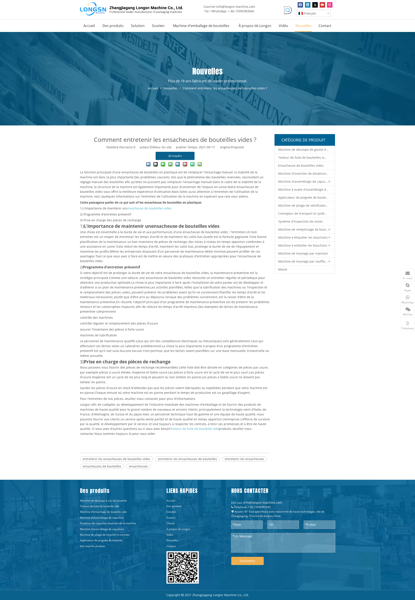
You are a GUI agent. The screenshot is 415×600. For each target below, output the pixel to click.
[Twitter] (315, 5)
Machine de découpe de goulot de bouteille (306, 149)
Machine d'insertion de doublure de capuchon (306, 173)
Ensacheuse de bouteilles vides (301, 165)
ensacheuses (138, 466)
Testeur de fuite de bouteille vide (99, 506)
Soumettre (247, 561)
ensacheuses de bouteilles (102, 466)
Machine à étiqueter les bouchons (303, 237)
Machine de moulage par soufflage (303, 261)
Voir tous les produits (92, 546)
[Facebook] (300, 5)
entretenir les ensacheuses (244, 459)
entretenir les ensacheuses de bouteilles (187, 459)
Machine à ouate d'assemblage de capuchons (306, 189)
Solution (171, 512)
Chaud (170, 523)
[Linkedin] (307, 5)
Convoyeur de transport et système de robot (306, 213)
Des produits (174, 506)
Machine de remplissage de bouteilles (306, 229)
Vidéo (169, 535)
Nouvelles (172, 540)
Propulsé (237, 147)
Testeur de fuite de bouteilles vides (303, 157)
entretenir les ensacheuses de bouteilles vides (116, 459)
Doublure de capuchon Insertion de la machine (108, 523)
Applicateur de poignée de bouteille (304, 197)
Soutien (171, 517)
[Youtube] (322, 5)
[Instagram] (329, 5)
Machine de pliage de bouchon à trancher (105, 535)
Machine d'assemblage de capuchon (304, 181)
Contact (171, 546)
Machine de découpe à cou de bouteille (103, 500)
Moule (282, 269)
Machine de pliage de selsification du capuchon (306, 205)
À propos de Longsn (178, 529)
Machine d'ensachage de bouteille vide (103, 512)
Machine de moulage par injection (303, 253)
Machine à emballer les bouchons (302, 245)
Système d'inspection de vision (300, 221)
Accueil (170, 500)
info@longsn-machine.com (235, 7)
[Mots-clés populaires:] (288, 10)
